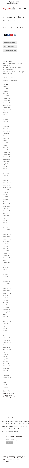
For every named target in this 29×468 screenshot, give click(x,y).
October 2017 (6, 319)
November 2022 (7, 182)
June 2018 (5, 300)
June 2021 (5, 220)
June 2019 (5, 272)
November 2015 (7, 373)
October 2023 (6, 159)
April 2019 (5, 276)
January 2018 (6, 312)
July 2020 (5, 243)
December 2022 (7, 180)
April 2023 (5, 171)
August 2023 (6, 161)
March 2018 (6, 307)
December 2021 (7, 208)
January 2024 (6, 154)
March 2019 (6, 279)
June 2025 (5, 117)
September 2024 (7, 135)
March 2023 (6, 173)
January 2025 (6, 126)
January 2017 (6, 340)
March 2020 (6, 250)
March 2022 (6, 201)
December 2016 (7, 342)
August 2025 (6, 112)
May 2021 (5, 222)
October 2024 (6, 133)
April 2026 (5, 93)
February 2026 (6, 98)
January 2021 (6, 229)
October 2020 (6, 236)
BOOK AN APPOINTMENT (10, 42)
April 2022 (5, 199)
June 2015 (5, 384)
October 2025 (6, 107)
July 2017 (5, 326)
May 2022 (5, 196)
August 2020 (6, 241)
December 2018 (7, 286)
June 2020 (5, 246)
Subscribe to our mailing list (14, 436)
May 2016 (5, 359)
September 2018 (7, 293)
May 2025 (5, 119)
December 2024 (7, 128)
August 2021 (6, 215)
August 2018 (6, 295)
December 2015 (7, 370)
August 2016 (6, 351)
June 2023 (5, 166)
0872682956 (10, 395)
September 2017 (7, 321)
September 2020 (7, 239)
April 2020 (5, 248)
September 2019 (7, 265)
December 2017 (7, 314)
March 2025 (6, 124)
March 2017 (6, 335)
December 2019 (7, 257)
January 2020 (6, 255)
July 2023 (5, 164)
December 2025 (7, 103)
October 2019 (6, 262)
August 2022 (6, 189)
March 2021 (6, 227)
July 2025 (5, 114)
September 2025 (7, 110)
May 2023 (5, 168)
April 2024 (5, 147)
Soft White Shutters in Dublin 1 (10, 80)
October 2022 (6, 185)
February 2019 (6, 281)
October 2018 (6, 290)
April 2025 (5, 121)
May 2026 (5, 91)
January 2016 (6, 368)
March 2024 (6, 149)
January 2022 (6, 206)
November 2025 (7, 105)
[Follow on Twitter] (5, 35)
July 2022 (5, 192)
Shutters (12, 20)
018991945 (11, 393)
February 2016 (6, 366)
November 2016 (7, 344)
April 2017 (5, 333)
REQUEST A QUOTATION (10, 46)
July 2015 (5, 382)
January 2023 (6, 178)
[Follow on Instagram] (15, 35)
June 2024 (5, 142)
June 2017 (5, 328)
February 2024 (6, 152)
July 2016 (5, 354)
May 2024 (5, 145)
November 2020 (7, 234)
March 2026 (6, 95)
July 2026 (5, 86)
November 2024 (7, 131)
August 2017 (6, 323)
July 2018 (5, 297)
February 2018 (6, 309)
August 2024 (6, 138)
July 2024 (5, 140)
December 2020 (7, 232)
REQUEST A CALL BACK (10, 50)
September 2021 (7, 213)
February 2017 (6, 337)
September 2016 (7, 349)
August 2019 (6, 267)
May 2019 (5, 274)
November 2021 (7, 211)
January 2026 (6, 100)
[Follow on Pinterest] (11, 35)
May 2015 (5, 387)
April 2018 (5, 305)
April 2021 (5, 225)
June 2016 (5, 356)
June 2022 (5, 194)
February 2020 (6, 253)
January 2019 (6, 283)
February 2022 (6, 203)
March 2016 (6, 363)
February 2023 (6, 175)
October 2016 (6, 347)
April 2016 (5, 361)
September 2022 (7, 187)
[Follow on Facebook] (8, 35)
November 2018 (7, 288)
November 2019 (7, 260)
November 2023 (7, 157)
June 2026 (5, 88)
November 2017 (7, 316)
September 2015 (7, 377)
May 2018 (5, 302)
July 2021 (5, 218)
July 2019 (5, 269)
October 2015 (6, 375)
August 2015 (6, 380)
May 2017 (5, 330)
